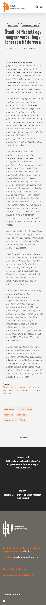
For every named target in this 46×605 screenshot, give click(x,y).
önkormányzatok (10, 420)
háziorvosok (8, 414)
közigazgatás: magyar (30, 24)
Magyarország (22, 414)
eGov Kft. (27, 551)
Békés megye (9, 409)
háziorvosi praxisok (25, 409)
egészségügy (13, 24)
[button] (41, 6)
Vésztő (22, 420)
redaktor (13, 48)
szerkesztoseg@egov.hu (26, 557)
